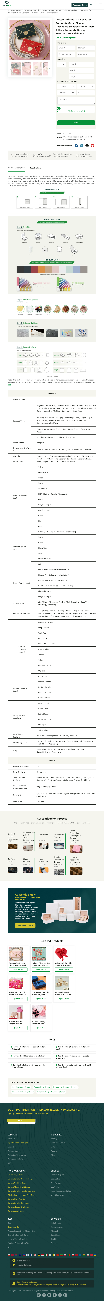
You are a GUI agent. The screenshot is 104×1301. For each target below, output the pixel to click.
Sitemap (54, 1243)
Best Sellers (55, 1179)
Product (17, 10)
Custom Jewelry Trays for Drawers (21, 1191)
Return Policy (67, 1291)
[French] (31, 1255)
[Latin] (54, 1255)
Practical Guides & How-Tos (18, 1243)
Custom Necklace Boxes (17, 1183)
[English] (20, 1255)
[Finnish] (27, 1255)
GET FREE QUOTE (25, 925)
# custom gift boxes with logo (65, 1087)
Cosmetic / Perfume (58, 1143)
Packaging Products (15, 1159)
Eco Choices (55, 1187)
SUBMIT (76, 123)
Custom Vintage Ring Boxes (18, 1207)
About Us (11, 1139)
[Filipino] (24, 1255)
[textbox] (59, 64)
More (53, 1155)
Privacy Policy (55, 1291)
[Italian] (46, 1255)
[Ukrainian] (95, 1255)
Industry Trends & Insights (18, 1239)
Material (54, 1231)
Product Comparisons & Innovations (21, 1231)
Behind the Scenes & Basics (18, 1235)
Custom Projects (57, 1175)
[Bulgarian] (9, 1255)
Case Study (55, 1235)
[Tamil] (84, 1255)
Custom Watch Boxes (16, 1211)
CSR (9, 1163)
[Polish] (65, 1255)
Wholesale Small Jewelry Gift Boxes (21, 1195)
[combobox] (61, 64)
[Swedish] (80, 1255)
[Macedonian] (57, 1255)
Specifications (36, 168)
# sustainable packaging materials (51, 1092)
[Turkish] (91, 1255)
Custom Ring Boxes (15, 1175)
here (9, 385)
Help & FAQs (56, 1223)
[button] (49, 68)
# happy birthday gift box (23, 1092)
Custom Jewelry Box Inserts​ (18, 1203)
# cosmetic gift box (41, 1087)
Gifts (53, 1147)
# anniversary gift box (21, 1087)
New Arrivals (56, 1183)
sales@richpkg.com (24, 1265)
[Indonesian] (42, 1255)
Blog (9, 1223)
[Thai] (88, 1255)
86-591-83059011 (23, 1261)
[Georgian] (35, 1255)
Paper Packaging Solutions (61, 1191)
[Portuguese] (69, 1255)
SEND (20, 1121)
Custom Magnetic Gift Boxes (19, 1187)
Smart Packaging (57, 1195)
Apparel (54, 1151)
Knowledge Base (14, 1227)
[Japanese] (50, 1255)
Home (10, 10)
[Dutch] (16, 1255)
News (10, 1247)
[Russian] (73, 1255)
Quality (54, 1239)
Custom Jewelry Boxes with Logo (20, 1179)
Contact (11, 1147)
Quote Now (18, 969)
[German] (39, 1255)
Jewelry (54, 1139)
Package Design (14, 1151)
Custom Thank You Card (17, 1199)
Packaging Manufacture (17, 1155)
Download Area (57, 1227)
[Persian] (61, 1255)
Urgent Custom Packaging (18, 1143)
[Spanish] (76, 1255)
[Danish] (12, 1255)
